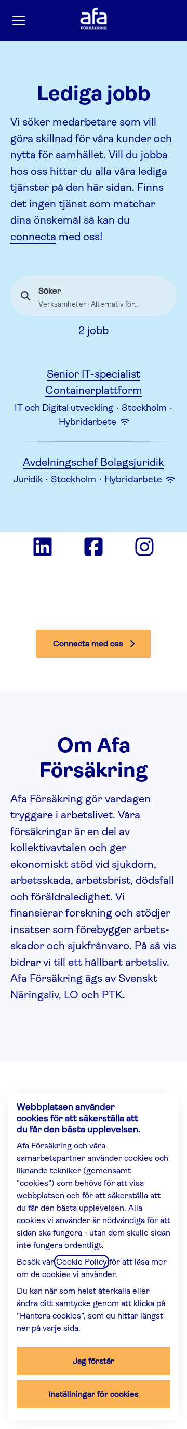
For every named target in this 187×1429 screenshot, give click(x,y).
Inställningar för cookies (94, 1394)
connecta (33, 236)
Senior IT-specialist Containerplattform (93, 382)
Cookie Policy (81, 1262)
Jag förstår (93, 1361)
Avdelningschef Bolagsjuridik (93, 462)
